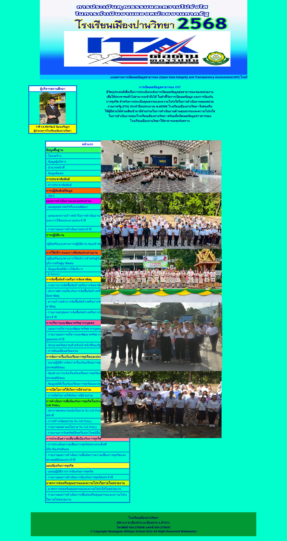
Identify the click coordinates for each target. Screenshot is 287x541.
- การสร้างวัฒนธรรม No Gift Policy (69, 421)
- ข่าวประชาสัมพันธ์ (59, 185)
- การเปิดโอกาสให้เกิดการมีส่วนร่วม (69, 395)
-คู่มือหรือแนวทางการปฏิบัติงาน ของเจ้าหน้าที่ (75, 244)
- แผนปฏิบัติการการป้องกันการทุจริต (69, 471)
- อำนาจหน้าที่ (55, 167)
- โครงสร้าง (53, 156)
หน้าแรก (87, 144)
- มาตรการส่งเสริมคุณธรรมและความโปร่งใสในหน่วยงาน (83, 489)
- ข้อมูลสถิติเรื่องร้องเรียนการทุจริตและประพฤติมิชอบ (80, 383)
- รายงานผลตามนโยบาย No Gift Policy (71, 427)
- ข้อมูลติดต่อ (54, 173)
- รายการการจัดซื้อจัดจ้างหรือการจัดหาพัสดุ (75, 285)
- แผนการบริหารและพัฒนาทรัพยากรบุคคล (74, 328)
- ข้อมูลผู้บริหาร (56, 161)
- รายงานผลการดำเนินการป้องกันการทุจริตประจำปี (79, 477)
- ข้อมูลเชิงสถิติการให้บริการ (64, 269)
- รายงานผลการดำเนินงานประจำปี (68, 229)
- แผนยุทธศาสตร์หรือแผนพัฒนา (67, 206)
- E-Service (53, 274)
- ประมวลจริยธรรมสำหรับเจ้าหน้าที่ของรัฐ (73, 345)
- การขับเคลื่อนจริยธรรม (62, 351)
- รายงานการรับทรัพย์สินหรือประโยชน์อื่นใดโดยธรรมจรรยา (85, 432)
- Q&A (50, 195)
